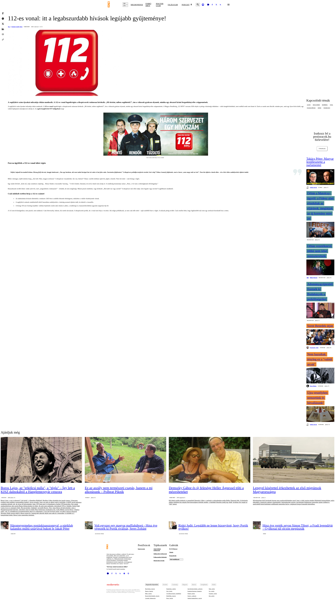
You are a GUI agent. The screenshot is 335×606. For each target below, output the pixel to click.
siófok (319, 107)
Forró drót (148, 5)
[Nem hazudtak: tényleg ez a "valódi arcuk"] (320, 376)
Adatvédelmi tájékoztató (157, 549)
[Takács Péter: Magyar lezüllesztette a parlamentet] (320, 177)
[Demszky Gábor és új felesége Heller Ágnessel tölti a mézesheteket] (209, 460)
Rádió (213, 584)
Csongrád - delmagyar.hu (150, 598)
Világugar (173, 5)
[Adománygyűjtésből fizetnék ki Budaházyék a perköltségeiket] (320, 311)
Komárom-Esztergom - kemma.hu (195, 591)
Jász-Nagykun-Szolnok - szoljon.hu (195, 589)
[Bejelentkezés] (203, 4)
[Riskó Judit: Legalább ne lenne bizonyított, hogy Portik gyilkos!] (173, 525)
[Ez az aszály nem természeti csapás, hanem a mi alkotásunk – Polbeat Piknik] (125, 460)
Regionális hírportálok (152, 584)
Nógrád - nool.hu (191, 593)
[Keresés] (198, 4)
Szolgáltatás (204, 584)
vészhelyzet (326, 107)
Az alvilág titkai (99, 533)
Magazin (184, 584)
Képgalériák (172, 555)
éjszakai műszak (311, 107)
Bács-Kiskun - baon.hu (150, 589)
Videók (171, 552)
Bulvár (194, 584)
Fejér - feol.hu (169, 591)
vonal (331, 104)
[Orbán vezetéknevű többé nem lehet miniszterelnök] (320, 267)
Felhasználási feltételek (160, 557)
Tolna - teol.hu (212, 589)
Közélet (165, 584)
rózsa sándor (316, 104)
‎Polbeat (87, 497)
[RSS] (220, 4)
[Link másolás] (3, 39)
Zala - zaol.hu (211, 596)
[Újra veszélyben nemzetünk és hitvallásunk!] (320, 414)
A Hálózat (3, 497)
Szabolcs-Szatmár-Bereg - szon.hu (195, 598)
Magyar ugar (159, 5)
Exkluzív (13, 533)
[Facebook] (212, 4)
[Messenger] (3, 18)
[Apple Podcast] (128, 573)
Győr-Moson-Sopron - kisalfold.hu (173, 593)
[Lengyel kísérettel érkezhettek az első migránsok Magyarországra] (293, 460)
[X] (216, 4)
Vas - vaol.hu (211, 591)
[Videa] (208, 4)
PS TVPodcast (173, 549)
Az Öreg (320, 187)
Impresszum (141, 549)
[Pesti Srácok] (114, 4)
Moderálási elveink (159, 560)
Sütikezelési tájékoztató (160, 554)
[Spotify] (124, 573)
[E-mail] (3, 34)
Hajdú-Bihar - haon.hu (171, 596)
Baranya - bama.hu (149, 591)
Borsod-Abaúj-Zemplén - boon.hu (152, 596)
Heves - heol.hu (169, 598)
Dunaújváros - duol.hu (171, 589)
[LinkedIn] (3, 29)
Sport (264, 533)
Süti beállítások (174, 559)
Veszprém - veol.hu (213, 593)
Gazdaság (175, 584)
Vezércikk (322, 347)
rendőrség (325, 104)
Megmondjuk (137, 5)
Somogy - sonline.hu (192, 596)
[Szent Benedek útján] (320, 337)
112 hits (309, 104)
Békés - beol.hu (148, 593)
